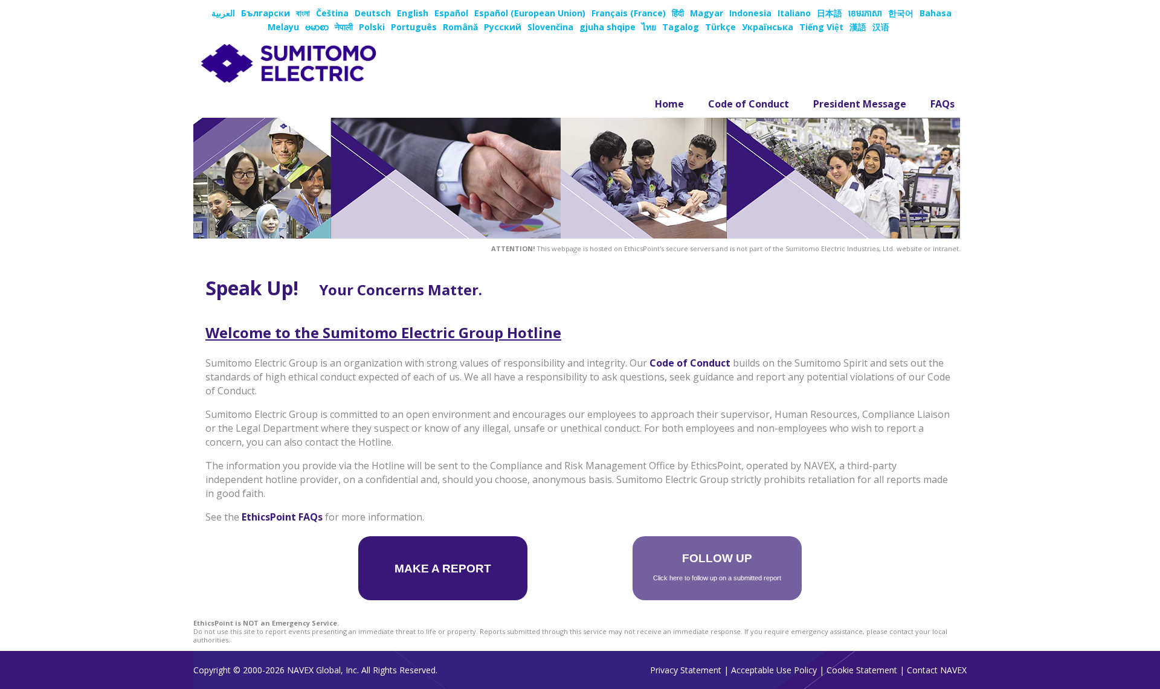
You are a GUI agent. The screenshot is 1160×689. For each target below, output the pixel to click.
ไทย (649, 27)
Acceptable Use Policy (774, 670)
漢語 (857, 27)
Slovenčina (550, 27)
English (412, 13)
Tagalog (680, 27)
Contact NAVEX (937, 670)
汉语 (880, 27)
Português (414, 27)
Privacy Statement (685, 670)
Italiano (794, 13)
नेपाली (344, 27)
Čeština (332, 13)
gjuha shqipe (607, 27)
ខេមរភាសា (865, 13)
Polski (372, 27)
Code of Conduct (748, 104)
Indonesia (750, 13)
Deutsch (373, 13)
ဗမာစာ (317, 27)
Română (460, 27)
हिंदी (678, 13)
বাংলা (303, 13)
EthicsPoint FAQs (282, 517)
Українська (767, 27)
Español (451, 13)
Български (265, 13)
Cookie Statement (861, 670)
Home (669, 104)
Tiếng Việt (821, 27)
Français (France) (628, 13)
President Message (859, 104)
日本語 (829, 13)
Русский (502, 27)
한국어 (901, 13)
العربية (223, 13)
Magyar (706, 13)
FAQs (942, 104)
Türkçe (720, 27)
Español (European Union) (529, 13)
